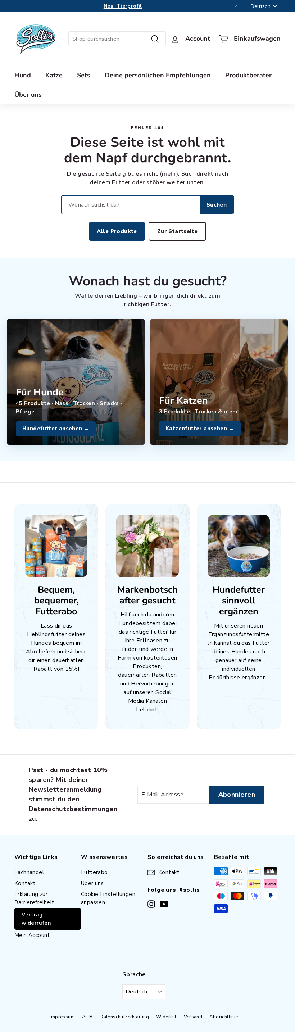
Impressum (62, 1017)
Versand (193, 1017)
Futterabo (94, 872)
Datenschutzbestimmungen (73, 809)
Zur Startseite (177, 231)
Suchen (216, 204)
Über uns (28, 94)
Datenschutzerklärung (124, 1017)
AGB (87, 1017)
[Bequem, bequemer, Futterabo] (56, 546)
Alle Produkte (117, 231)
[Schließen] (236, 6)
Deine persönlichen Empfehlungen (158, 75)
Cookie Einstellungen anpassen (108, 898)
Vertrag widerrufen (36, 919)
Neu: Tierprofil (123, 6)
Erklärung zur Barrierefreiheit (34, 898)
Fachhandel (29, 872)
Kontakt (25, 883)
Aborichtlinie (223, 1017)
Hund (22, 75)
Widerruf (166, 1017)
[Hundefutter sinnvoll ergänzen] (239, 546)
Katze (54, 75)
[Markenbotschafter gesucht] (147, 546)
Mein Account (32, 935)
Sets (83, 75)
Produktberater (248, 75)
